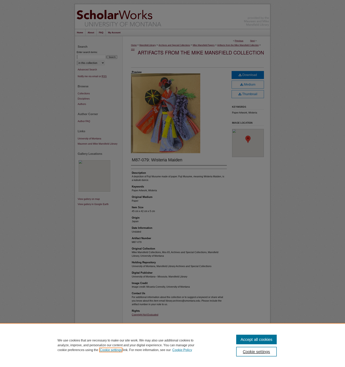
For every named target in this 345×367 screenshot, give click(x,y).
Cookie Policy (182, 350)
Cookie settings (111, 350)
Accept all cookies (256, 339)
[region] (172, 345)
